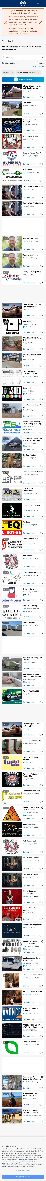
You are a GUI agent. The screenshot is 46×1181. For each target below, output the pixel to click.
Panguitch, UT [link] (27, 324)
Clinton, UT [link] (26, 443)
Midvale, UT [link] (26, 743)
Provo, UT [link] (26, 189)
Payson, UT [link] (26, 1099)
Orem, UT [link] (25, 139)
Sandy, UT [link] (26, 662)
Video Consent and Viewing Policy (14, 1164)
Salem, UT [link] (26, 679)
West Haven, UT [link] (27, 241)
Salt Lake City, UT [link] (28, 376)
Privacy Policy (32, 1160)
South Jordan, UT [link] (28, 525)
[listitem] (23, 91)
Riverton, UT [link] (26, 106)
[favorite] (40, 97)
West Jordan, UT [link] (28, 510)
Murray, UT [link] (26, 275)
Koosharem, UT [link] (27, 458)
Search (10, 41)
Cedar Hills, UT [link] (27, 475)
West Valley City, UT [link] (29, 156)
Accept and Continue (23, 1177)
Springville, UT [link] (27, 963)
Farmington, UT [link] (27, 812)
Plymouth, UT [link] (27, 124)
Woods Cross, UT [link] (28, 427)
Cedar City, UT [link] (27, 91)
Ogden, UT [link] (26, 391)
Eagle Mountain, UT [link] (29, 493)
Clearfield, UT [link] (27, 1030)
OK (43, 1140)
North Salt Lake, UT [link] (28, 172)
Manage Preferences (23, 1171)
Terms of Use (22, 1160)
